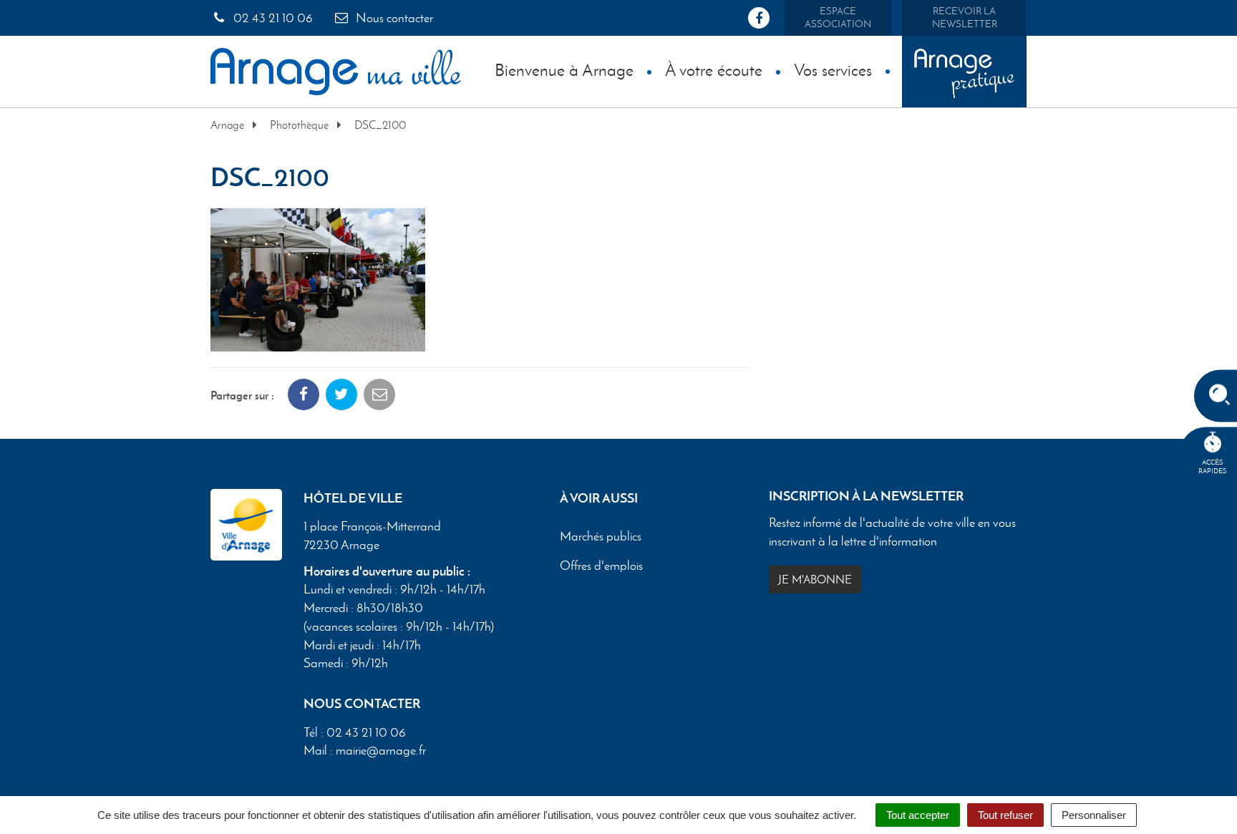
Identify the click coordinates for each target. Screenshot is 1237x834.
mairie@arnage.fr (381, 750)
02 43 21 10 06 (272, 18)
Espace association (838, 17)
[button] (317, 278)
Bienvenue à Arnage (564, 69)
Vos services (833, 69)
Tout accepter (917, 815)
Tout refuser (1005, 815)
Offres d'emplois (601, 566)
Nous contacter (393, 18)
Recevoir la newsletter (964, 17)
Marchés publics (600, 537)
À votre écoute (713, 69)
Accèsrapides (1212, 466)
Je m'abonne (815, 579)
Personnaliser (1094, 815)
